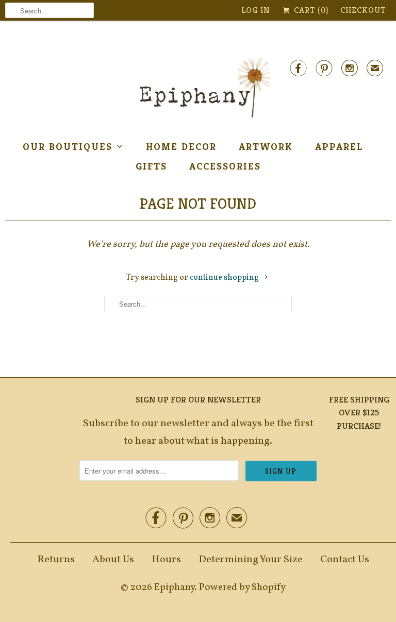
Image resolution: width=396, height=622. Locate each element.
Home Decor (181, 146)
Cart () (309, 10)
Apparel (339, 146)
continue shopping (225, 277)
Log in (255, 10)
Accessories (225, 166)
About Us (113, 559)
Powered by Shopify (242, 587)
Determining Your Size (251, 559)
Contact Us (344, 559)
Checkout (363, 10)
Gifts (151, 166)
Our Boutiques (67, 146)
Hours (166, 559)
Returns (56, 559)
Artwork (266, 146)
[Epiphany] (198, 88)
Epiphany (174, 587)
